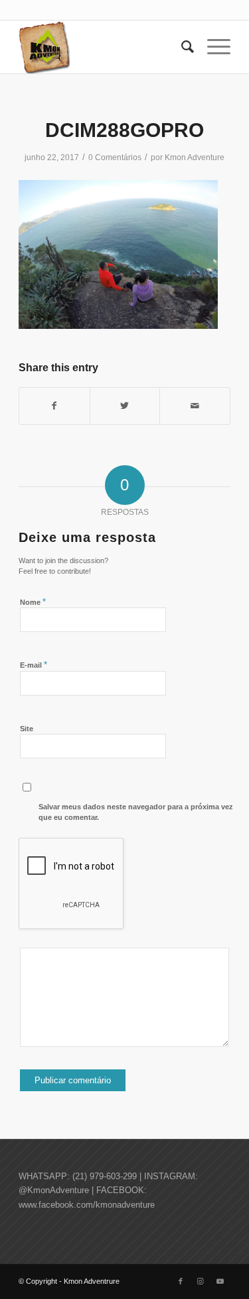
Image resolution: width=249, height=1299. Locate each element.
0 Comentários (114, 157)
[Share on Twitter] (125, 406)
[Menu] (212, 47)
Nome (33, 602)
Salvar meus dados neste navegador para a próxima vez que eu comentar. (136, 812)
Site (26, 729)
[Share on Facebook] (54, 406)
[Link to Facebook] (181, 1281)
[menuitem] (181, 47)
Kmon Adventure (194, 157)
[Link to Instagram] (200, 1281)
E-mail (33, 665)
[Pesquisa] (181, 47)
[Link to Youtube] (220, 1281)
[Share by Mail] (195, 406)
